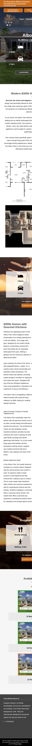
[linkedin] (11, 22)
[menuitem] (22, 19)
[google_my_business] (10, 25)
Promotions (10, 721)
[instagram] (9, 22)
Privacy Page (17, 744)
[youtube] (7, 25)
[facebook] (6, 22)
